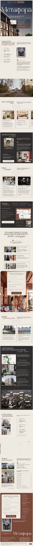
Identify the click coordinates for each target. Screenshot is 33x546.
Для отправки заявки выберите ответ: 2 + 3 (15, 284)
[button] (20, 2)
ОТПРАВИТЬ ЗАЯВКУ (11, 516)
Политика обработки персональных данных (8, 541)
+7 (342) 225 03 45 (25, 511)
